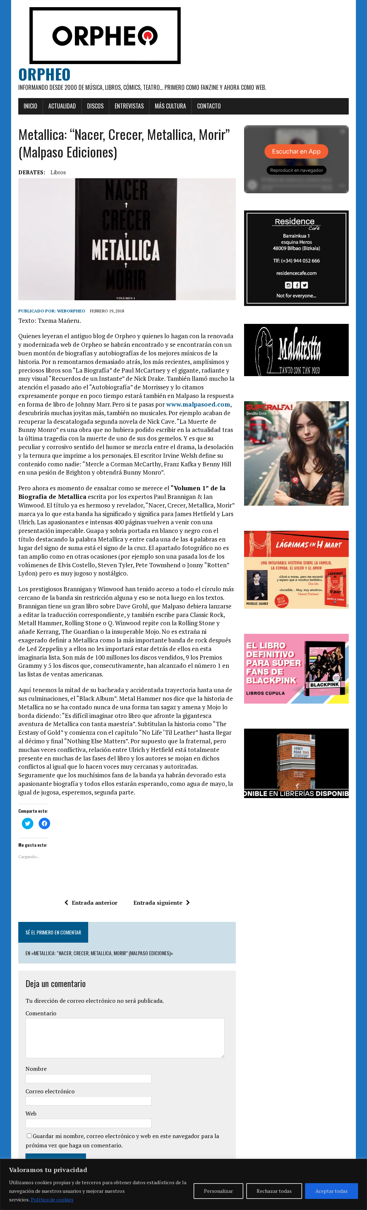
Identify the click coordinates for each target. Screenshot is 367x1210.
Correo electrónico (50, 1091)
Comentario (40, 1013)
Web (31, 1113)
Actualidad (62, 106)
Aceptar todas (331, 1190)
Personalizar (218, 1190)
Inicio (30, 106)
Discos (95, 106)
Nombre (36, 1069)
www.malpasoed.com (198, 404)
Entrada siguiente (157, 903)
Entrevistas (129, 106)
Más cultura (170, 106)
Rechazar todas (274, 1190)
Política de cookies (52, 1199)
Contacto (209, 106)
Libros (58, 172)
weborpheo (71, 311)
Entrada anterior (95, 903)
